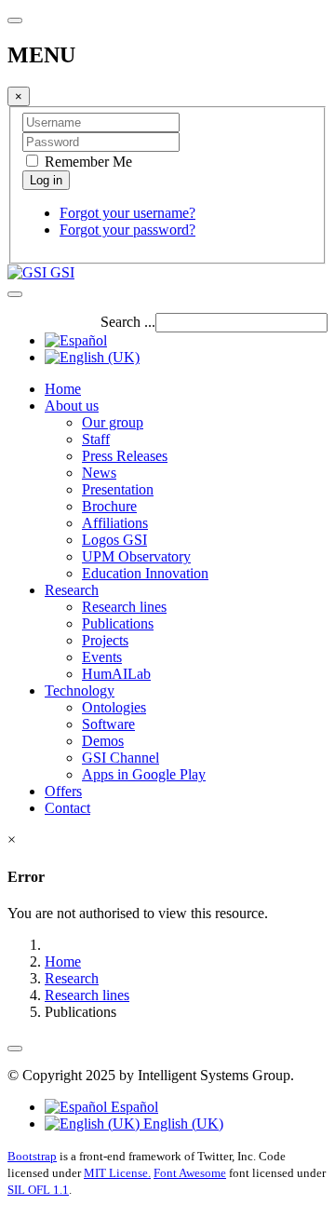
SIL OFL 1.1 (38, 1190)
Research (72, 590)
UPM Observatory (136, 556)
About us (72, 405)
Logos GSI (114, 540)
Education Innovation (145, 573)
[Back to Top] (14, 1048)
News (99, 473)
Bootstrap (32, 1156)
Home (63, 389)
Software (108, 724)
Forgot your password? (127, 229)
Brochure (109, 506)
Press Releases (125, 456)
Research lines (124, 607)
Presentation (118, 489)
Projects (105, 640)
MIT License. (117, 1173)
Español (132, 1107)
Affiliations (115, 523)
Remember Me (86, 161)
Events (102, 657)
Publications (118, 623)
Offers (63, 791)
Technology (79, 690)
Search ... (127, 322)
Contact (67, 808)
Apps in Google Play (144, 774)
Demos (103, 741)
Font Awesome (190, 1173)
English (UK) (181, 1123)
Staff (96, 439)
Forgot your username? (127, 213)
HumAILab (116, 674)
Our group (112, 422)
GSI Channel (120, 757)
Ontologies (114, 707)
